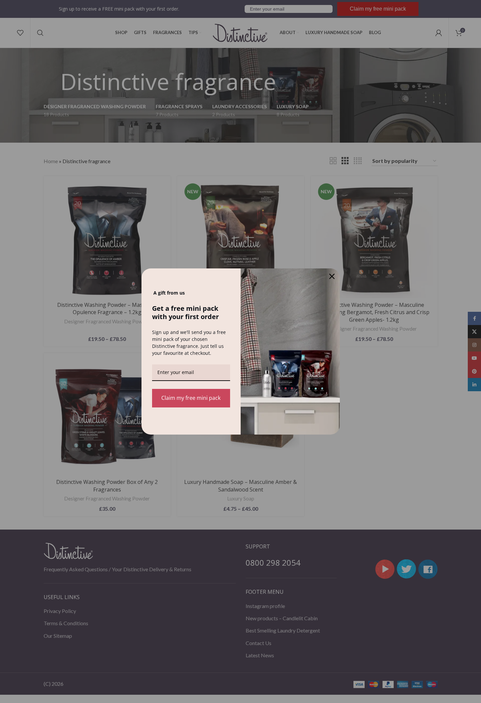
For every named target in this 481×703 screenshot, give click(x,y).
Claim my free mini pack (190, 397)
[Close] (332, 276)
